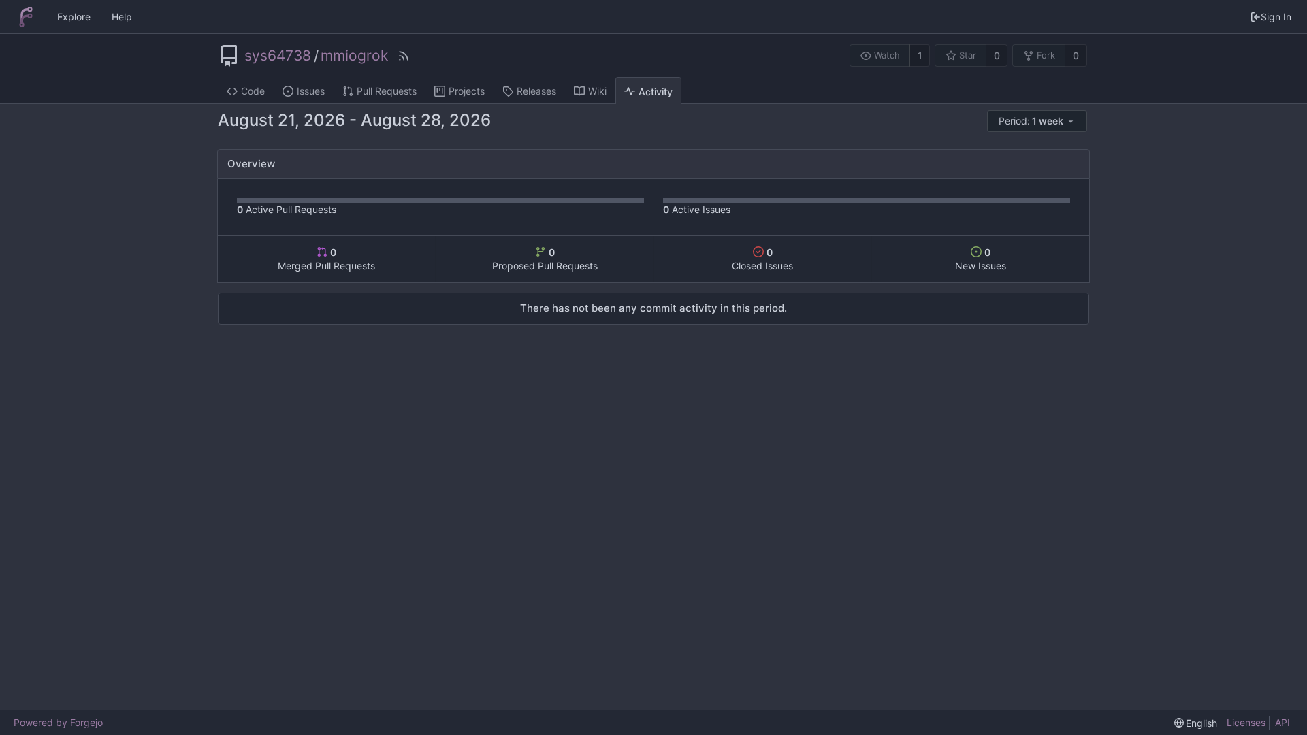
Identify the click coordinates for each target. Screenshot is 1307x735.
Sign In (1276, 16)
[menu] (1038, 121)
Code (253, 91)
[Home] (26, 17)
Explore (74, 16)
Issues (311, 91)
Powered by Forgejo (58, 722)
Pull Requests (387, 91)
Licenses (1246, 722)
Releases (536, 91)
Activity (656, 91)
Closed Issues (762, 259)
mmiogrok (354, 56)
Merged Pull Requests (326, 259)
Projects (467, 91)
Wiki (597, 91)
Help (122, 16)
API (1282, 722)
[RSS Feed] (404, 56)
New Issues (980, 259)
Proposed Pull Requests (545, 259)
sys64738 (277, 56)
